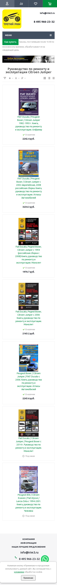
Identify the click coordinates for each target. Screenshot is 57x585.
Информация (28, 543)
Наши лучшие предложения (28, 547)
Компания (28, 539)
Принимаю (28, 578)
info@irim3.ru (47, 13)
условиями (19, 572)
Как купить (10, 42)
